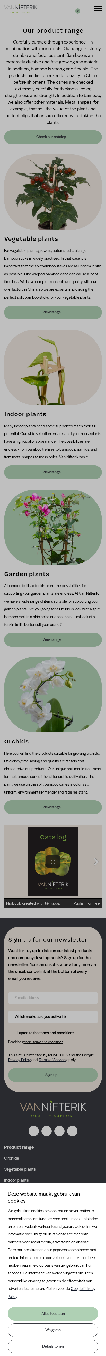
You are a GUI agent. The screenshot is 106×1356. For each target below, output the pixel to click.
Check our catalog (51, 137)
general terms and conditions (42, 1042)
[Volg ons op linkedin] (59, 1131)
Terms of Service (52, 1060)
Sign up (51, 1075)
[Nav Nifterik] (53, 1109)
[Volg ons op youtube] (72, 1131)
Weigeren (53, 1330)
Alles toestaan (53, 1314)
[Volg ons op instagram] (46, 1131)
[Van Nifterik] (20, 8)
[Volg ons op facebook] (34, 1131)
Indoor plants (16, 1180)
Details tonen (53, 1346)
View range (51, 312)
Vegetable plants (20, 1169)
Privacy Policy (19, 1060)
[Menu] (98, 8)
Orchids (11, 1158)
